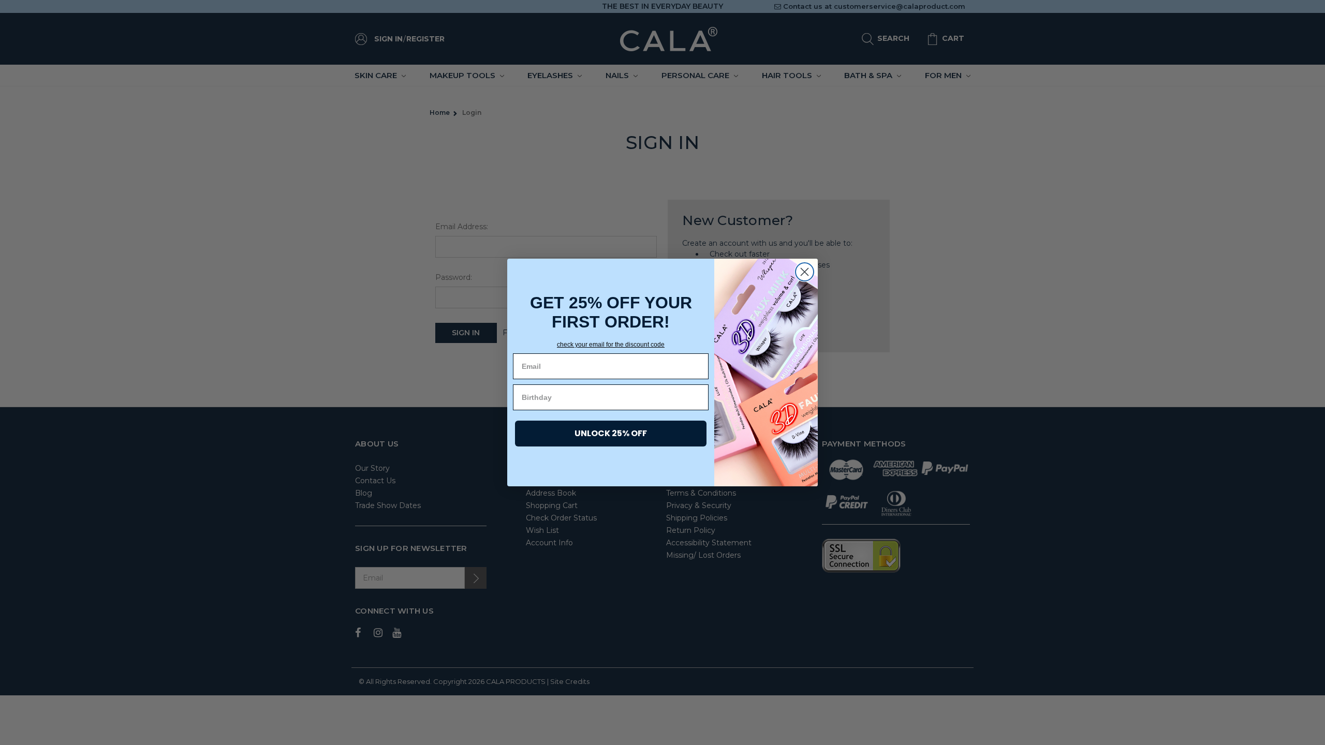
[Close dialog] (805, 272)
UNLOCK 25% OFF (611, 433)
